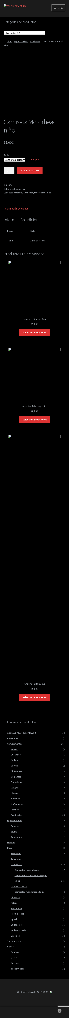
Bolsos (14, 749)
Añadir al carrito (29, 170)
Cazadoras (12, 738)
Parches (15, 809)
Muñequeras (17, 804)
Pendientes (16, 815)
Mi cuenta (11, 1012)
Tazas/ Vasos (17, 968)
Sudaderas (16, 924)
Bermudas (16, 853)
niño (49, 192)
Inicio (9, 41)
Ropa (9, 847)
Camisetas (35, 41)
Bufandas (16, 754)
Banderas (15, 952)
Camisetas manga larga (27, 869)
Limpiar (35, 159)
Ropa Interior (17, 913)
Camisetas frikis (19, 886)
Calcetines (16, 858)
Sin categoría (14, 941)
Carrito (53, 1009)
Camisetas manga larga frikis (29, 891)
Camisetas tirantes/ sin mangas (31, 875)
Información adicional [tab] (16, 208)
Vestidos (15, 935)
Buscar (34, 1012)
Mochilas (15, 798)
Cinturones (16, 771)
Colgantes (16, 776)
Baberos (15, 826)
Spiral (14, 919)
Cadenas (15, 760)
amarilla (18, 192)
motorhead (39, 192)
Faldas (14, 902)
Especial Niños (21, 41)
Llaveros (15, 793)
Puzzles (15, 963)
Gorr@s (14, 787)
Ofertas (11, 842)
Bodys (14, 831)
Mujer (17, 880)
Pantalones (16, 908)
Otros (14, 957)
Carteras (15, 765)
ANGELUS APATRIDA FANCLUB (21, 732)
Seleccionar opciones (34, 332)
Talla (6, 155)
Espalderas (16, 782)
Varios (10, 946)
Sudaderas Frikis (19, 930)
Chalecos (15, 897)
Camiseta (28, 192)
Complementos (14, 743)
